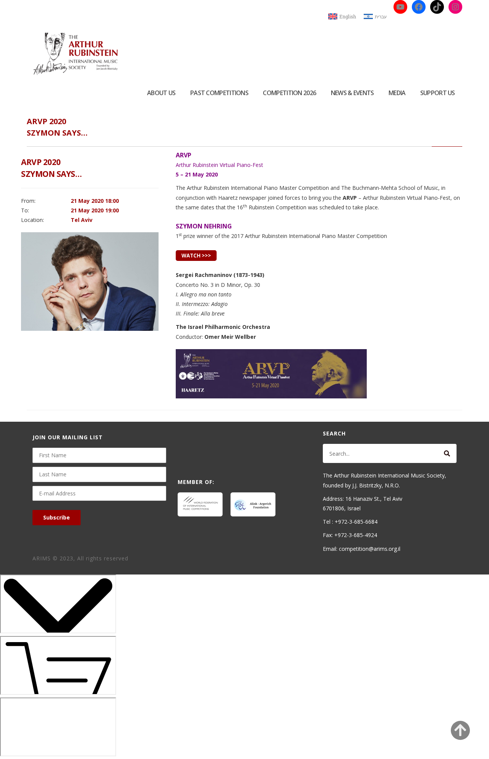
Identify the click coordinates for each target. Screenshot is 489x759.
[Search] (447, 453)
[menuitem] (342, 16)
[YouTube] (400, 7)
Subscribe (56, 517)
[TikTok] (437, 7)
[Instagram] (455, 7)
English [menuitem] (347, 16)
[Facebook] (419, 7)
